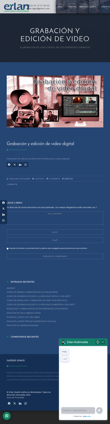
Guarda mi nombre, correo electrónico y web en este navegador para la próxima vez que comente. (48, 248)
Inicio (59, 7)
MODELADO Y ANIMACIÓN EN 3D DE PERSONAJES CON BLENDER (37, 308)
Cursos (93, 7)
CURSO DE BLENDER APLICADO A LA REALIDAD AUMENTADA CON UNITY (41, 304)
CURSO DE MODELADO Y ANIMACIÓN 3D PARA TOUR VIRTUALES (37, 300)
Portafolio (84, 7)
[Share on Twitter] (14, 164)
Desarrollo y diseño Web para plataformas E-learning (31, 321)
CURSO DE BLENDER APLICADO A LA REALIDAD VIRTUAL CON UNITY (38, 296)
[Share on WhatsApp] (25, 164)
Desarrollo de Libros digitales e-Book (24, 312)
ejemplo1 (11, 288)
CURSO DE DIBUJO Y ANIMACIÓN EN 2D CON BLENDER (32, 292)
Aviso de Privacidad (15, 397)
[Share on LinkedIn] (20, 164)
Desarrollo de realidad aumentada (22, 325)
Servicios (72, 7)
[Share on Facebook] (9, 164)
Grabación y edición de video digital (23, 317)
